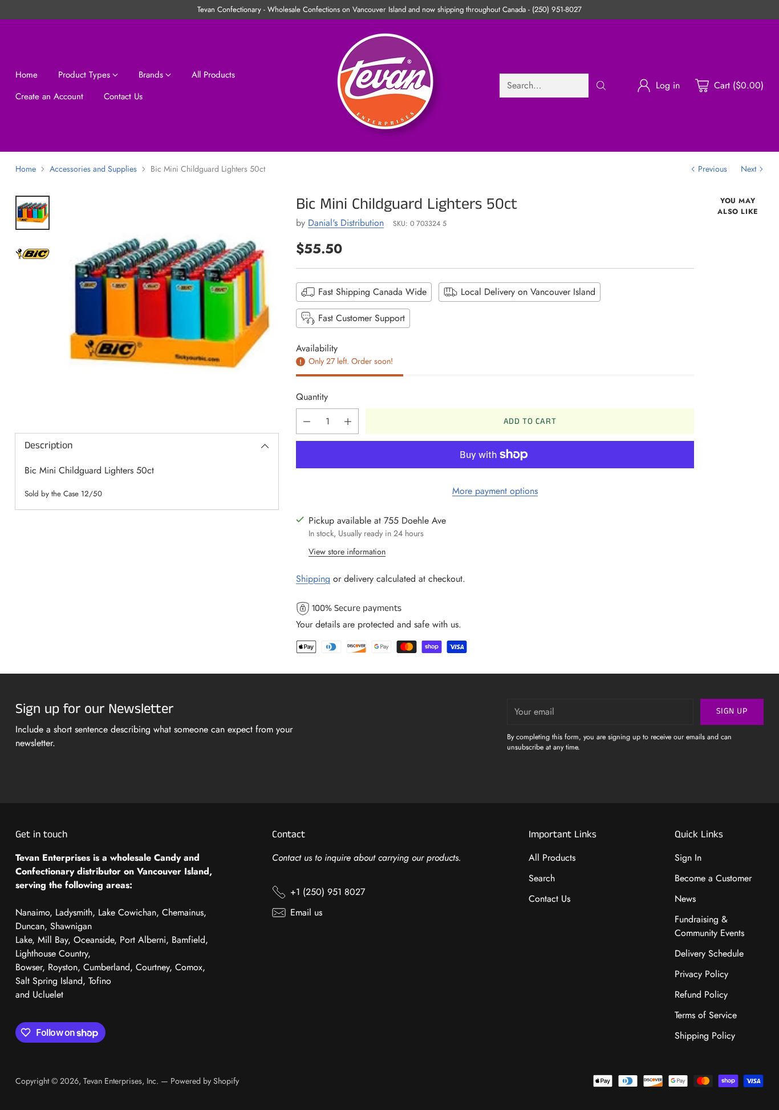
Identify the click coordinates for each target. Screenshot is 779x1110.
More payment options (495, 490)
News (685, 898)
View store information (347, 551)
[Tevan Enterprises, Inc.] (389, 86)
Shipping (313, 578)
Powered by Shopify (205, 1081)
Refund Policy (701, 994)
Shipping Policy (705, 1035)
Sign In (688, 857)
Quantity (312, 396)
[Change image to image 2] (32, 254)
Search (542, 878)
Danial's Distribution (346, 222)
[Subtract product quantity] (307, 421)
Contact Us (549, 898)
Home (25, 169)
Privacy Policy (701, 974)
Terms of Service (706, 1015)
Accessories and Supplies (93, 169)
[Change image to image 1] (32, 213)
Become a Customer (713, 878)
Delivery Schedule (709, 953)
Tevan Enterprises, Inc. (121, 1081)
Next (748, 169)
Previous (712, 169)
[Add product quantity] (348, 421)
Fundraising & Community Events (709, 926)
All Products (552, 857)
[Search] (601, 86)
